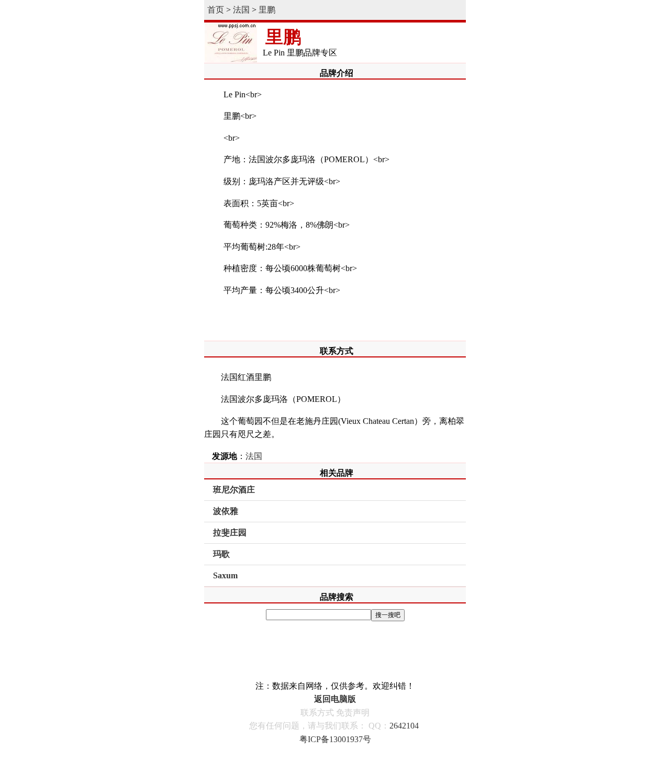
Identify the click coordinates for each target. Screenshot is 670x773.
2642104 (404, 725)
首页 (215, 9)
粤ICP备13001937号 (335, 739)
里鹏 (267, 9)
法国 (241, 9)
